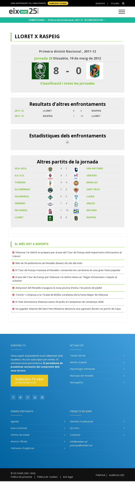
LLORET (19, 217)
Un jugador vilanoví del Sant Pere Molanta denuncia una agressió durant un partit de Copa (68, 308)
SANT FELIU (93, 189)
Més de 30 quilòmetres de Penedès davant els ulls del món (48, 263)
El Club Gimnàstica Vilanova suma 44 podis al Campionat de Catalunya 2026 (59, 301)
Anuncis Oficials (19, 441)
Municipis (100, 3)
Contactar (75, 434)
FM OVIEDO (21, 210)
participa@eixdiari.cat (81, 445)
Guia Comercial (19, 428)
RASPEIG (91, 217)
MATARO (91, 210)
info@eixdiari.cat (78, 441)
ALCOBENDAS (22, 189)
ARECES (90, 203)
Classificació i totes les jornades (67, 83)
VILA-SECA (21, 168)
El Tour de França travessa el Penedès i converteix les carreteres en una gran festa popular (67, 270)
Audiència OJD (116, 475)
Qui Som (74, 428)
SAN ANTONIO (94, 168)
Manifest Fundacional (81, 421)
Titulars (115, 3)
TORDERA (20, 182)
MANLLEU (92, 182)
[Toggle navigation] (122, 12)
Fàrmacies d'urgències (22, 448)
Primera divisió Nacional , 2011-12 (65, 20)
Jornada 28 (43, 58)
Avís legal (68, 476)
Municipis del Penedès (82, 375)
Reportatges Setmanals (82, 368)
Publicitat (100, 475)
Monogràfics (76, 382)
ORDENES (20, 203)
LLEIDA (90, 196)
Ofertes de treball (20, 434)
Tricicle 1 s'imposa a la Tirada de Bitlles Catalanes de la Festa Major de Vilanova (61, 294)
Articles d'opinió (78, 362)
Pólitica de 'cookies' (47, 476)
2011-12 (19, 110)
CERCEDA (91, 175)
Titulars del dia (77, 355)
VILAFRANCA (22, 196)
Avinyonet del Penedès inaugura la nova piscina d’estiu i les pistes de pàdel (58, 287)
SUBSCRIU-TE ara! (58, 3)
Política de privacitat (21, 476)
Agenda (15, 421)
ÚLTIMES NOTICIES (94, 20)
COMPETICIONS (37, 20)
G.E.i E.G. (20, 175)
